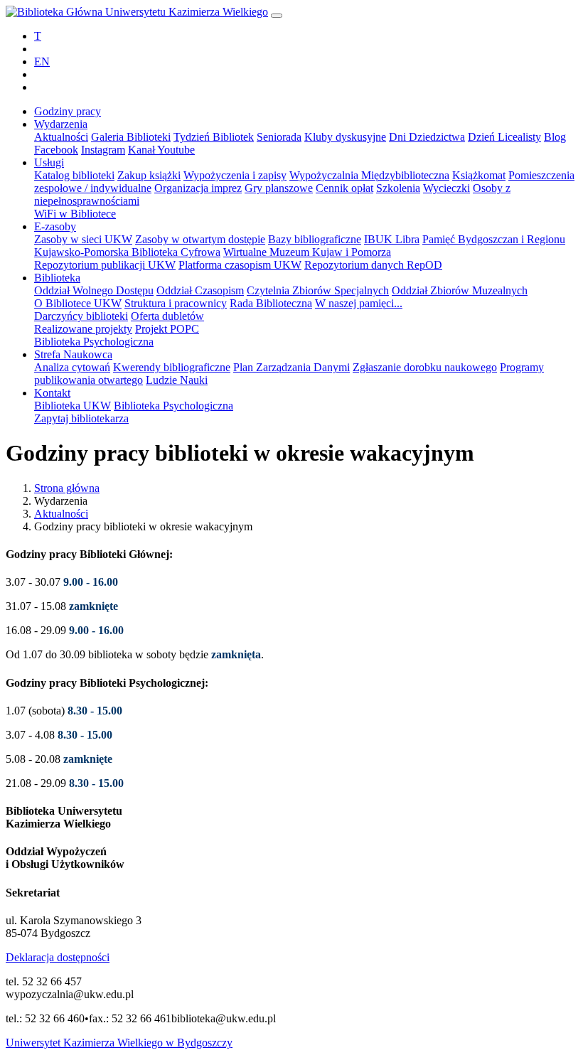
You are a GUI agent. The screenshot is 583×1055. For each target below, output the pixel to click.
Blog (555, 137)
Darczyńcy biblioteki (81, 316)
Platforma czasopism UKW (239, 265)
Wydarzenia (60, 124)
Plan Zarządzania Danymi (291, 367)
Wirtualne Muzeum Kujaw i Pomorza (307, 252)
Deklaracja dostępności (57, 957)
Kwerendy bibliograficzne (171, 367)
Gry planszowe (279, 188)
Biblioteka (57, 278)
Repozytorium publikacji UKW (105, 265)
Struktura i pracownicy (175, 303)
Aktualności (61, 137)
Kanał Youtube (161, 150)
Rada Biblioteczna (271, 303)
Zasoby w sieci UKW (83, 239)
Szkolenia (398, 188)
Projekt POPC (167, 329)
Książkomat (479, 175)
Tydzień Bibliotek (213, 137)
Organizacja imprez (198, 188)
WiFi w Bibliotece (75, 214)
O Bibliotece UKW (78, 303)
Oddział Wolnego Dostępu (94, 290)
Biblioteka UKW (72, 406)
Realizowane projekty (83, 329)
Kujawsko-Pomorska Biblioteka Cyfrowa (127, 252)
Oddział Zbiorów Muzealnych (460, 290)
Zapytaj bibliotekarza (81, 418)
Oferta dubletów (167, 316)
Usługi (49, 162)
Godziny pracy (67, 111)
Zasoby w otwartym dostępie (200, 239)
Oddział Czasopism (200, 290)
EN (42, 61)
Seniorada (279, 137)
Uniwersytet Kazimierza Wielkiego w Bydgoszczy (119, 1043)
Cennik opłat (344, 188)
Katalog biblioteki (74, 175)
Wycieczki (446, 188)
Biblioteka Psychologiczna (94, 342)
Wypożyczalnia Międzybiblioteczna (369, 175)
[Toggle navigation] (276, 16)
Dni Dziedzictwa (427, 137)
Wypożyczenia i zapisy (235, 175)
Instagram (103, 150)
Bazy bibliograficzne (314, 239)
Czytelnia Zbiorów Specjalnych (318, 290)
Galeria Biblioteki (131, 137)
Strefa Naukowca (73, 354)
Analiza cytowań (72, 367)
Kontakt (52, 393)
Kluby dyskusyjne (345, 137)
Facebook (56, 150)
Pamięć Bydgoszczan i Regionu (493, 239)
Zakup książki (149, 175)
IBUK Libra (391, 239)
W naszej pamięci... (358, 303)
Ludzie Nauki (177, 380)
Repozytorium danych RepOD (373, 265)
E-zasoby (55, 226)
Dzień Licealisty (504, 137)
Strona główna (67, 488)
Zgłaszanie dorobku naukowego (425, 367)
